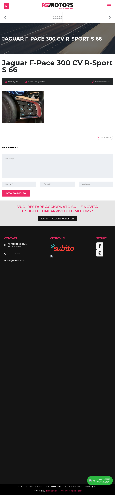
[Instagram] (99, 252)
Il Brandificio (52, 491)
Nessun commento (102, 82)
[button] (5, 17)
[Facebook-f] (99, 245)
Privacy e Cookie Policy (71, 491)
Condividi (106, 138)
